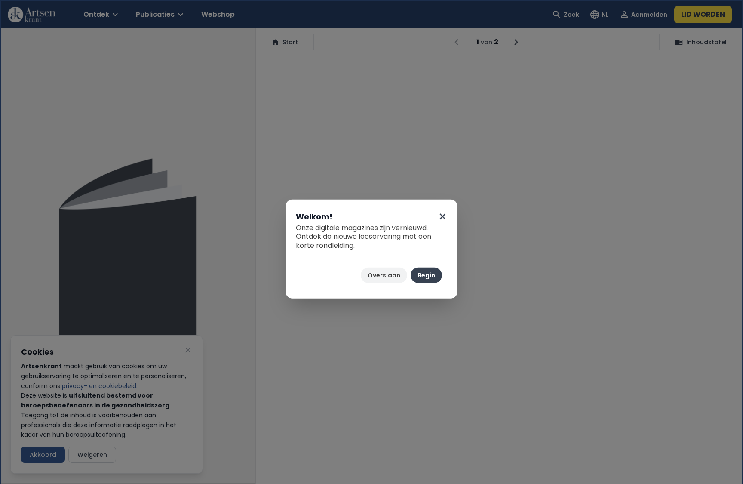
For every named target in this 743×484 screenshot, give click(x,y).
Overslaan (384, 275)
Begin (426, 275)
